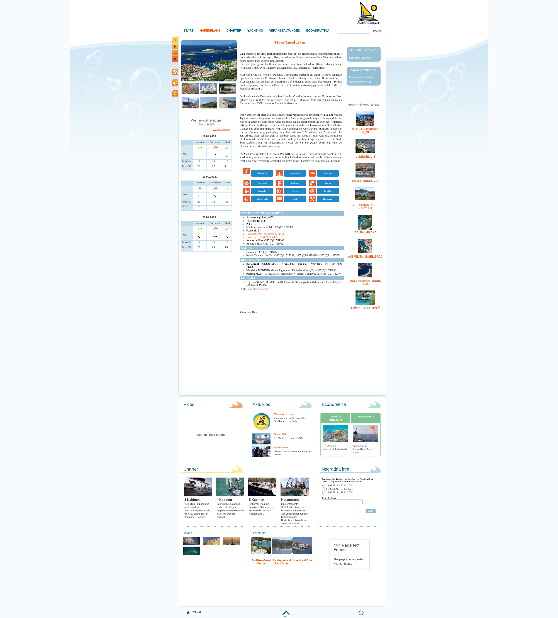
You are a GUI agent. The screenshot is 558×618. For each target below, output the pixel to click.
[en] (175, 48)
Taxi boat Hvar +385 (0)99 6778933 (265, 233)
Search (377, 30)
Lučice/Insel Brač (365, 308)
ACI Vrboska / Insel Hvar (365, 282)
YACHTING (255, 30)
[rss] (175, 74)
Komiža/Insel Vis (365, 180)
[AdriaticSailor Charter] (231, 544)
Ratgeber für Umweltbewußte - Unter (362, 449)
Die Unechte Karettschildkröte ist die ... (335, 449)
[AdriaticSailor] (191, 544)
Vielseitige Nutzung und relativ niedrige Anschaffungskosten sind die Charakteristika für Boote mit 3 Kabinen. (197, 510)
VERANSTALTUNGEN (284, 30)
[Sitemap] (195, 614)
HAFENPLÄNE (210, 30)
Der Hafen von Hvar (360, 57)
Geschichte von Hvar (360, 81)
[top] (286, 617)
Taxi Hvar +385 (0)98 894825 (261, 237)
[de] (175, 55)
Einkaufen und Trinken (361, 77)
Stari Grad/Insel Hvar (365, 131)
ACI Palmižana (365, 232)
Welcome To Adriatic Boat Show (368, 12)
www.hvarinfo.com (258, 288)
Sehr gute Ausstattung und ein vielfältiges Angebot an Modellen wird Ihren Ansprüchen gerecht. (230, 510)
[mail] (175, 85)
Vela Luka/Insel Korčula (365, 206)
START (189, 30)
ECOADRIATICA (317, 30)
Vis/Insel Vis (365, 156)
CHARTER (233, 30)
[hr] (175, 42)
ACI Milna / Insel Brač (365, 256)
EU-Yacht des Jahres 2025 (288, 438)
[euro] (175, 96)
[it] (175, 61)
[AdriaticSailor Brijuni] (191, 554)
